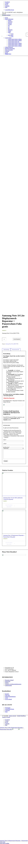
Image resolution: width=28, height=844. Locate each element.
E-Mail (5, 443)
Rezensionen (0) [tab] (15, 349)
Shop (6, 711)
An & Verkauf (8, 699)
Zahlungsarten (8, 685)
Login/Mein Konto (9, 9)
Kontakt (7, 693)
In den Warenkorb (17, 339)
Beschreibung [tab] (6, 349)
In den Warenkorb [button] (9, 542)
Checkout (7, 710)
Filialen (7, 682)
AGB (6, 698)
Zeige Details (9, 506)
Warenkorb (7, 707)
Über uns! (7, 695)
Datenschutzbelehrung (10, 696)
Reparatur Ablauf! (9, 680)
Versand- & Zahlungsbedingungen (13, 684)
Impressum (7, 681)
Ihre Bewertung (6, 447)
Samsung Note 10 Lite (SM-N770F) (12, 343)
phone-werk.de (12, 715)
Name (4, 439)
